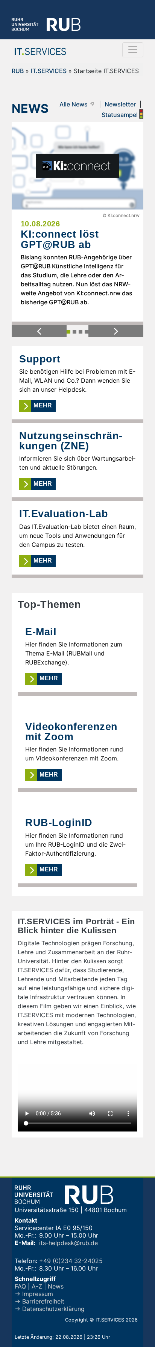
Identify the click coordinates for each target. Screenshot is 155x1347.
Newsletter (120, 104)
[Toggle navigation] (132, 49)
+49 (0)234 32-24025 (71, 1261)
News (56, 1286)
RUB (18, 71)
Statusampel (120, 114)
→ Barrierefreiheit (39, 1301)
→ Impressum (34, 1294)
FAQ (20, 1286)
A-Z (37, 1286)
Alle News (73, 104)
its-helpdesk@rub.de (68, 1243)
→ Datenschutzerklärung (50, 1309)
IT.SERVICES (49, 71)
